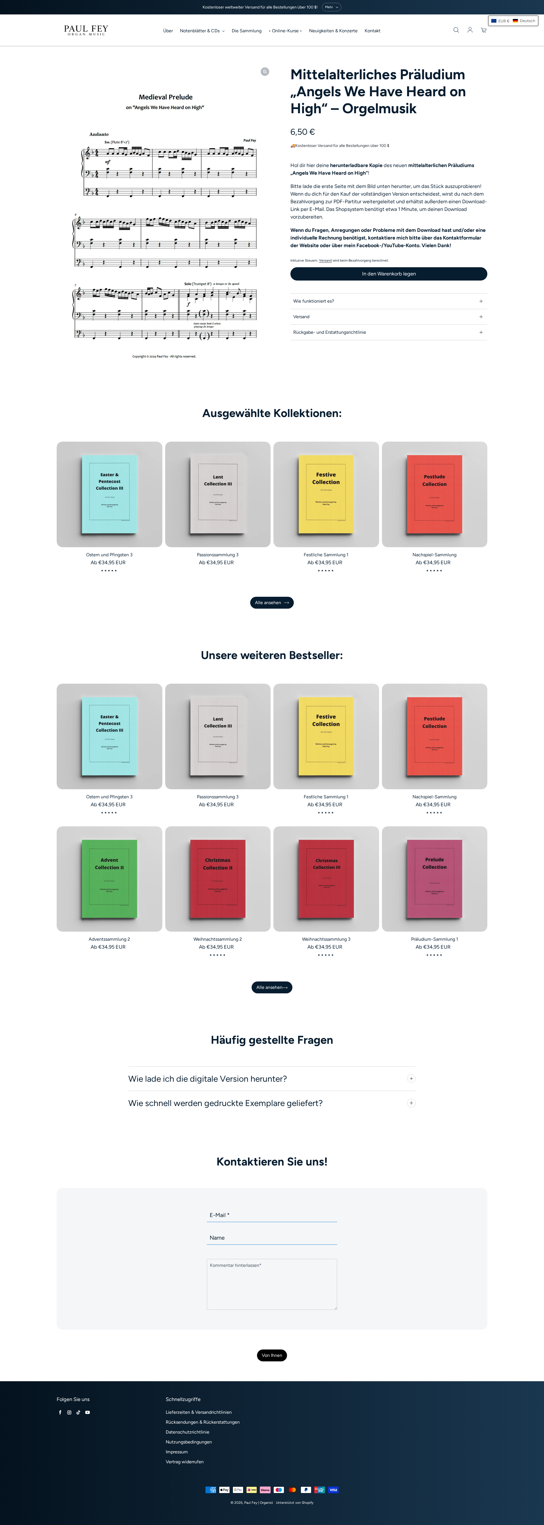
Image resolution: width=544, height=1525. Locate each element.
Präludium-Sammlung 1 (434, 939)
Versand (325, 260)
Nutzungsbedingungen (189, 1442)
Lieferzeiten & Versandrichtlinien (199, 1412)
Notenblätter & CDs (200, 30)
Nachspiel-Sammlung (434, 554)
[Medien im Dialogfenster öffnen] (265, 71)
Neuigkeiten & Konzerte (333, 30)
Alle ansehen (268, 602)
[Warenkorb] (484, 30)
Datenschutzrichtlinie (187, 1432)
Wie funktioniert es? (313, 301)
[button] (513, 21)
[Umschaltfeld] (411, 1078)
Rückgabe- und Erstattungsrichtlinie (329, 332)
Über (168, 30)
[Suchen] (456, 30)
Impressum (177, 1452)
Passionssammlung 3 (218, 554)
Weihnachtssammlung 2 (218, 939)
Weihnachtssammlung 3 (326, 939)
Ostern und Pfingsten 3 (109, 554)
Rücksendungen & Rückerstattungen (203, 1422)
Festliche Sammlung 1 (326, 554)
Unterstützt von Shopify (294, 1503)
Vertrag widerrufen (185, 1461)
